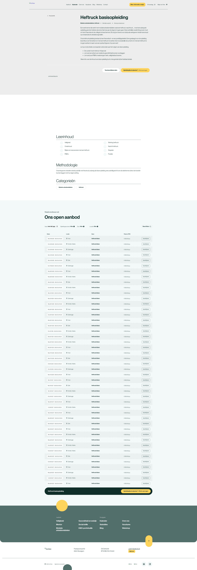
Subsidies (104, 524)
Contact (105, 4)
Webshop (99, 4)
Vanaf (46, 226)
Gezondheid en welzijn (88, 521)
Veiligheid (60, 521)
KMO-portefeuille (85, 528)
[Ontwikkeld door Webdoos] (45, 564)
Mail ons (132, 551)
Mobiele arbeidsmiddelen (65, 187)
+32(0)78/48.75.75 (134, 549)
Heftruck (81, 187)
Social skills (83, 524)
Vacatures (88, 4)
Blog (93, 4)
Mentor (59, 524)
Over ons (81, 4)
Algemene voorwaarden (60, 564)
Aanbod (68, 4)
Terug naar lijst (52, 15)
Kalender (75, 4)
